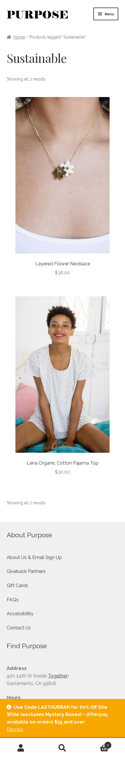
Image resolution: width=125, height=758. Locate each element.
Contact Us (19, 628)
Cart (96, 743)
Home (19, 37)
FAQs (13, 599)
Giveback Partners (26, 571)
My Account (21, 748)
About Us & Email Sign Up (34, 557)
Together (57, 676)
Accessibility (20, 613)
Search (62, 748)
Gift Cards (17, 585)
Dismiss (15, 729)
